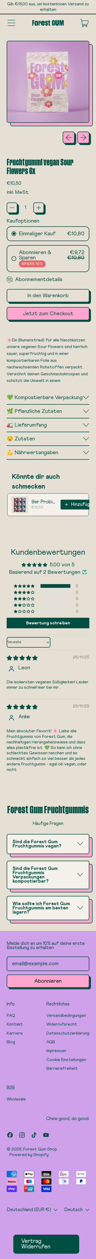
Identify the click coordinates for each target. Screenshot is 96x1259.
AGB (50, 1042)
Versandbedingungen (66, 1015)
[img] (22, 658)
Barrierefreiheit (62, 1068)
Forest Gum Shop (40, 1149)
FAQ (11, 1015)
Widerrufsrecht (61, 1024)
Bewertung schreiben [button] (48, 623)
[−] (12, 207)
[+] (38, 207)
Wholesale (16, 1099)
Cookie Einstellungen (66, 1060)
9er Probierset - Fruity (44, 501)
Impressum (56, 1051)
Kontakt (15, 1024)
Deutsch (73, 1209)
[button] (24, 586)
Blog (11, 1042)
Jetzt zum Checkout (48, 313)
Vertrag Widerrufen (35, 1244)
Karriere (15, 1033)
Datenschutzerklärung (67, 1033)
